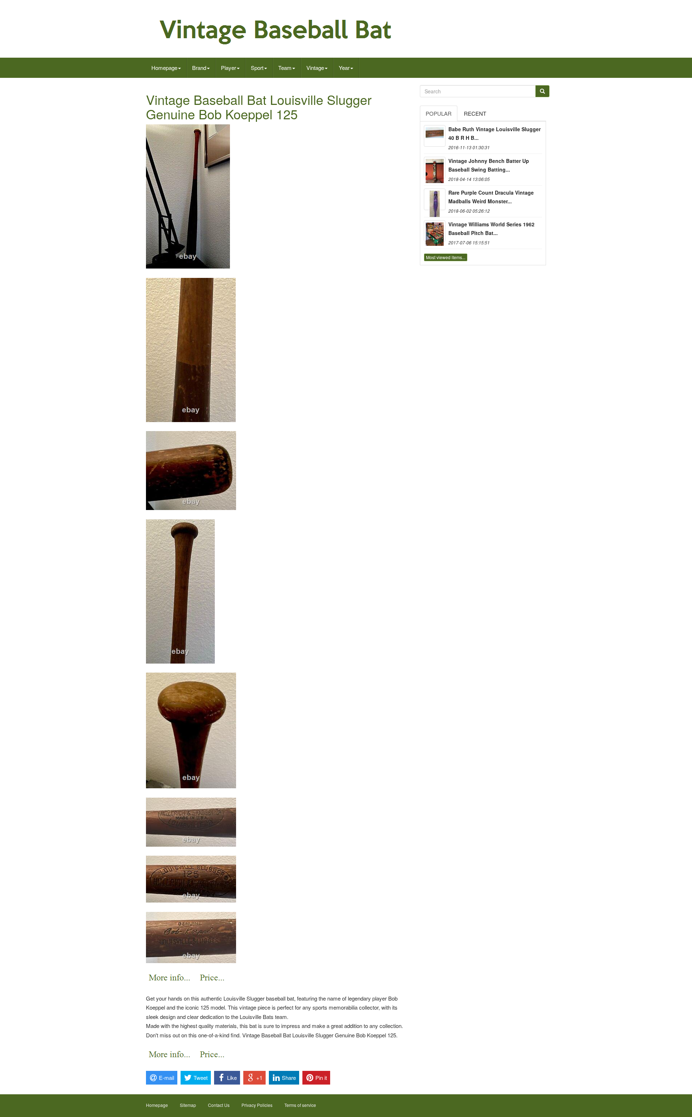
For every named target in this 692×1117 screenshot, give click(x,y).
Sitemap (188, 1105)
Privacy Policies (256, 1105)
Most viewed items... (445, 257)
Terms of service (300, 1105)
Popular (439, 113)
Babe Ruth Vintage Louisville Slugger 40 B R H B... (494, 133)
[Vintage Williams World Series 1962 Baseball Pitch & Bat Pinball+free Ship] (434, 231)
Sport (257, 67)
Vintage (315, 67)
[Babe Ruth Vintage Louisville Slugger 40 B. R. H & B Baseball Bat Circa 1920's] (434, 136)
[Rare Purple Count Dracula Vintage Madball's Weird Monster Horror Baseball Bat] (434, 199)
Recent (475, 113)
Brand (199, 67)
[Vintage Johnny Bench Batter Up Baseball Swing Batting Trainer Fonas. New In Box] (434, 167)
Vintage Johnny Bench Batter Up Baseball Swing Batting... (488, 165)
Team (285, 67)
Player (228, 67)
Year (344, 67)
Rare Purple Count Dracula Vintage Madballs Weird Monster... (491, 197)
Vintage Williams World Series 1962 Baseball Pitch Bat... (491, 228)
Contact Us (219, 1105)
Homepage (164, 67)
